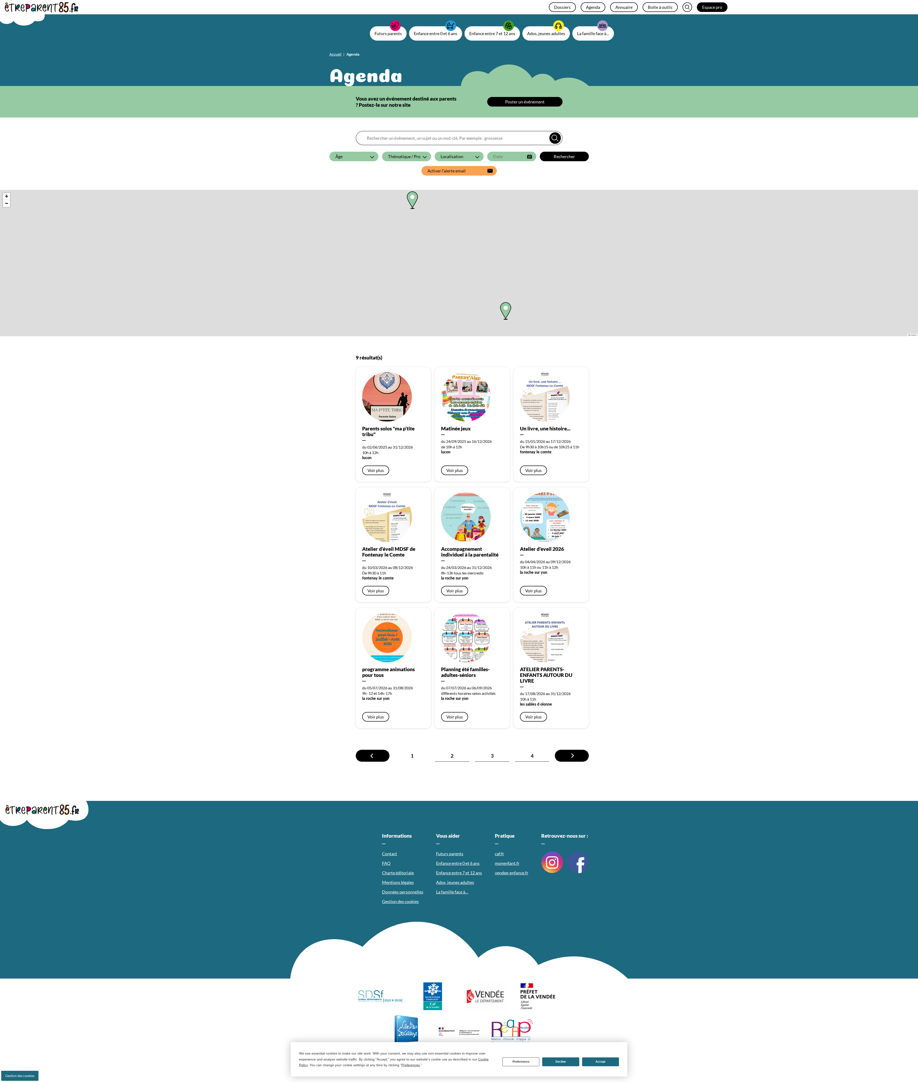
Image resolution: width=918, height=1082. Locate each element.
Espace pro (712, 7)
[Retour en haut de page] (906, 1071)
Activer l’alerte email (446, 170)
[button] (505, 311)
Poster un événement (525, 101)
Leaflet (913, 335)
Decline (561, 1061)
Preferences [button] (410, 1065)
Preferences (521, 1061)
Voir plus (375, 470)
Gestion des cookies (19, 1076)
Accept (600, 1061)
